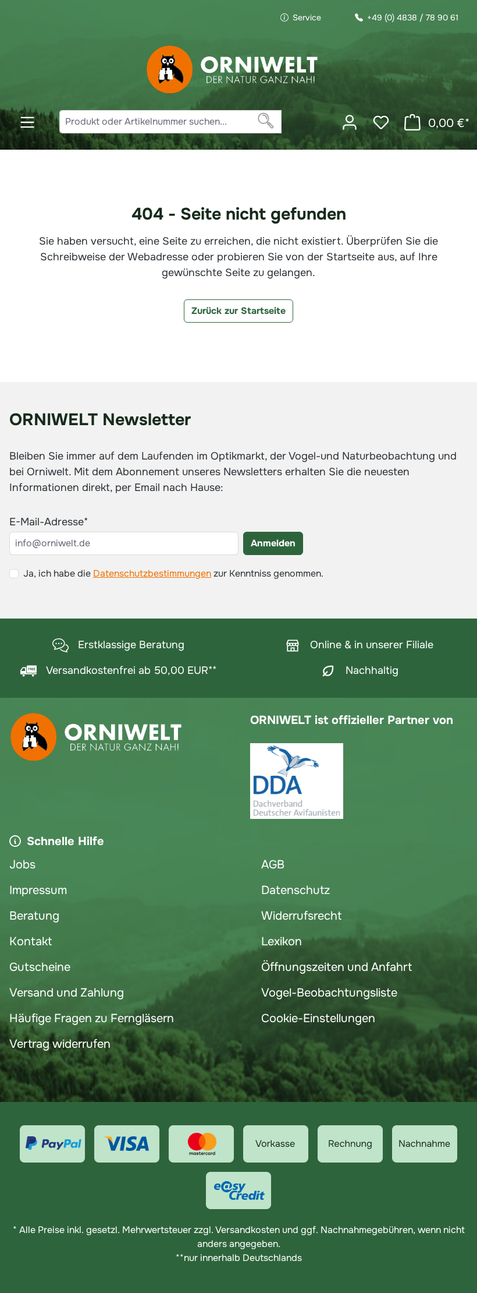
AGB (272, 864)
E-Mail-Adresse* (48, 521)
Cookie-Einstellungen (318, 1018)
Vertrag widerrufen (60, 1044)
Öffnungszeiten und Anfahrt (336, 967)
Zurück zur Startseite (238, 311)
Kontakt (30, 941)
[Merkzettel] (381, 122)
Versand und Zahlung (66, 992)
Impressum (38, 890)
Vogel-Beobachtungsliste (329, 992)
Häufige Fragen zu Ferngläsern (91, 1018)
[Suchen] (266, 121)
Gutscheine (39, 967)
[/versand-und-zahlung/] (52, 1144)
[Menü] (27, 122)
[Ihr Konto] (349, 122)
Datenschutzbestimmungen (152, 573)
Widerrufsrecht (301, 916)
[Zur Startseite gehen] (232, 69)
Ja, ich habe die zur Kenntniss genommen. (173, 573)
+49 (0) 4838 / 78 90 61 (412, 17)
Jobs (22, 864)
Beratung (34, 916)
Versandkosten (247, 1230)
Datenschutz (295, 890)
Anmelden (273, 543)
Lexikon (281, 941)
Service (307, 17)
